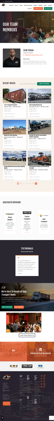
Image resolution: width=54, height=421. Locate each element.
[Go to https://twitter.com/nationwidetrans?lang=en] (43, 379)
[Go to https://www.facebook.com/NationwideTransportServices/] (43, 376)
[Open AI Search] (2, 418)
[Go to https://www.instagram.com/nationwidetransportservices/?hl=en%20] (43, 384)
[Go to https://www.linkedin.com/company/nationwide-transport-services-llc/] (40, 351)
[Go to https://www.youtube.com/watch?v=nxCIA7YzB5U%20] (43, 381)
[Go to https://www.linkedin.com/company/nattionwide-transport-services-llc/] (43, 387)
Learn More (10, 230)
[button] (6, 366)
